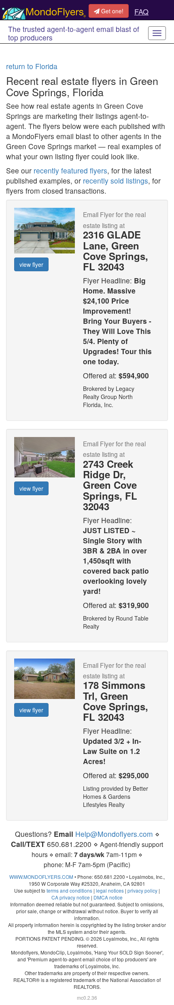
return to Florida (31, 66)
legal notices (110, 890)
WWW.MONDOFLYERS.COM (41, 876)
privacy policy (142, 890)
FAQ (141, 11)
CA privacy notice (70, 897)
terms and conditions (69, 890)
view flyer (31, 264)
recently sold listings (115, 180)
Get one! (111, 11)
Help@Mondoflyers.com (114, 834)
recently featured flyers (70, 170)
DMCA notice (108, 897)
